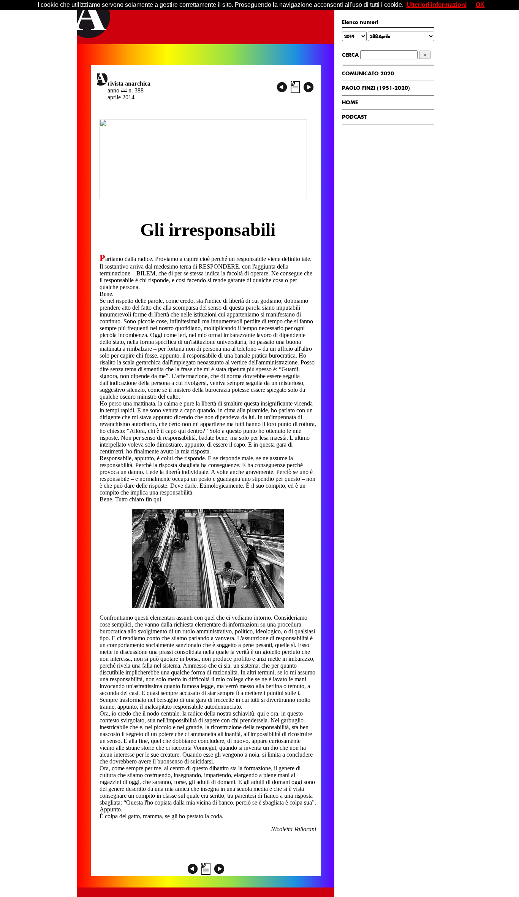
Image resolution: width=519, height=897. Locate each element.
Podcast (354, 116)
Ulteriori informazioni (437, 5)
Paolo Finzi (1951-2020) (376, 87)
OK (480, 5)
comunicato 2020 (368, 73)
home (350, 102)
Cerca (350, 54)
